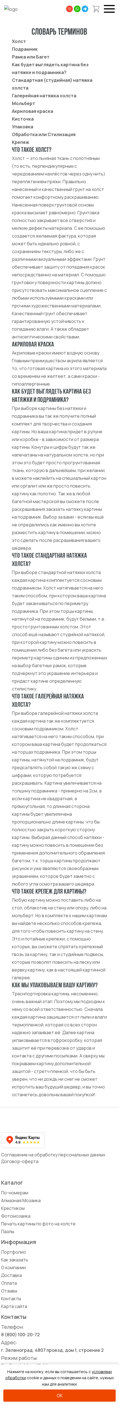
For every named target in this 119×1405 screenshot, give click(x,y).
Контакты (11, 1299)
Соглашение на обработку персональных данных (53, 1154)
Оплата (9, 1283)
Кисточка (23, 119)
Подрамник (25, 49)
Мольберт (23, 103)
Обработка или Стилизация (44, 134)
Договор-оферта (19, 1161)
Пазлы (7, 1231)
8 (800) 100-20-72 (20, 1335)
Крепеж (20, 142)
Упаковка (22, 127)
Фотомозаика (15, 1216)
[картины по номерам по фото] (35, 1121)
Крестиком (13, 1208)
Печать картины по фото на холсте (38, 1224)
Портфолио (13, 1252)
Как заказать (14, 1260)
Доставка (11, 1275)
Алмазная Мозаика (21, 1200)
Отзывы (9, 1291)
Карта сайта (14, 1306)
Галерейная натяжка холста (44, 96)
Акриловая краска (32, 111)
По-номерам (14, 1193)
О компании (13, 1267)
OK (60, 1396)
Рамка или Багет (31, 57)
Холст (19, 41)
